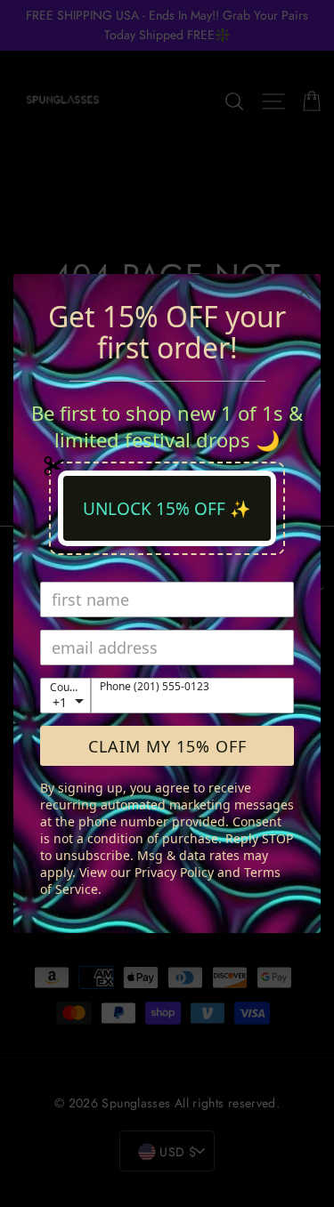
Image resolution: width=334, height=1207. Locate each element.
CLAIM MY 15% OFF (167, 746)
